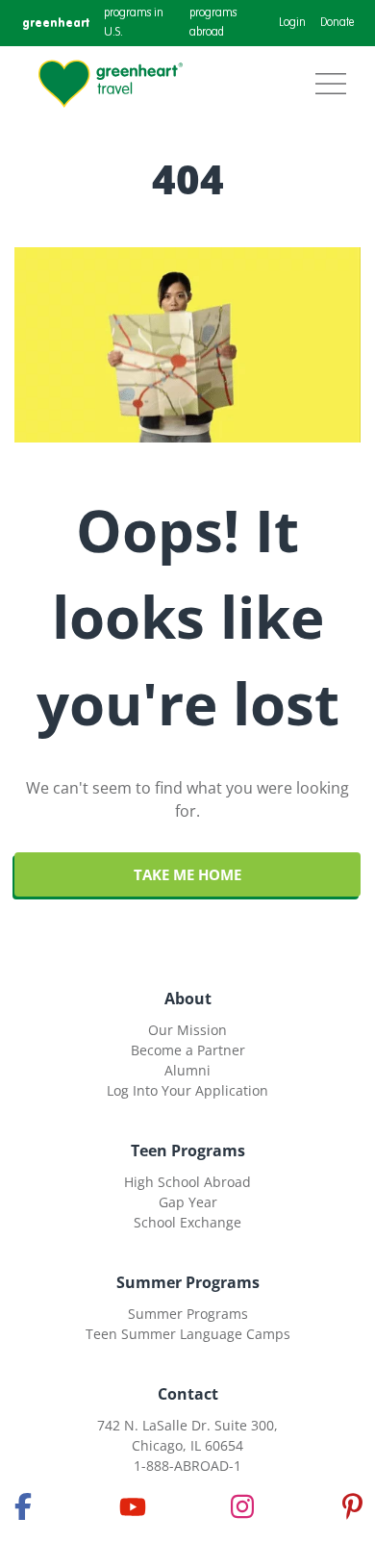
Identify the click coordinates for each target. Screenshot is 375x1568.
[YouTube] (132, 1506)
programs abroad (213, 23)
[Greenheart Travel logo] (110, 83)
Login (292, 23)
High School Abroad (187, 1182)
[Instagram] (242, 1506)
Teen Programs (188, 1150)
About (188, 998)
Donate (337, 23)
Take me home (187, 874)
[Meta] (23, 1506)
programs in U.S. (133, 23)
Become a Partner (188, 1050)
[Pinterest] (351, 1506)
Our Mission (187, 1030)
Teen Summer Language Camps (188, 1334)
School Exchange (187, 1222)
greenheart (55, 22)
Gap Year (188, 1202)
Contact (188, 1393)
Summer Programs (188, 1282)
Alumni (187, 1070)
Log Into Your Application (187, 1090)
